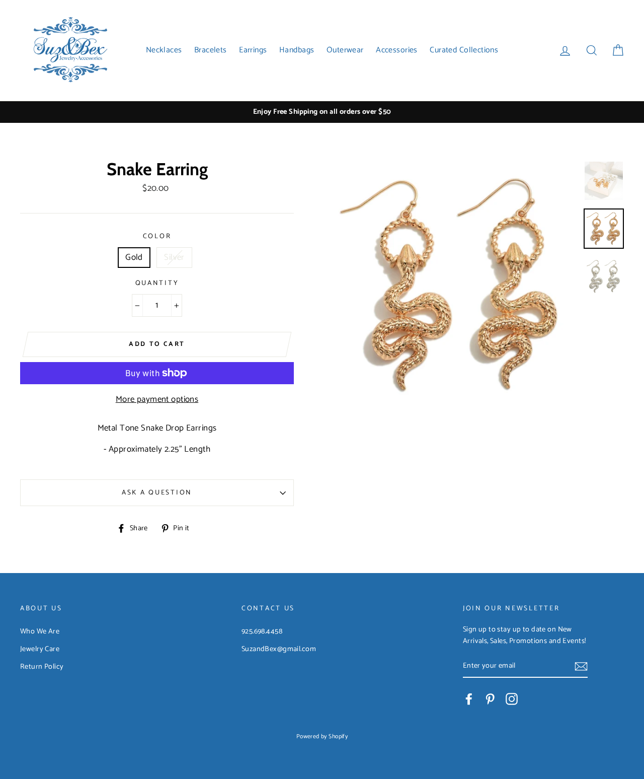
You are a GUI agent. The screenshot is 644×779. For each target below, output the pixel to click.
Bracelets (210, 50)
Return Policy (42, 667)
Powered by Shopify (322, 736)
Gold (134, 257)
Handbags (296, 50)
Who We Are (39, 631)
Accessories (397, 50)
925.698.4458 (262, 631)
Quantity (157, 283)
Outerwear (345, 50)
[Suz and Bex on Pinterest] (490, 699)
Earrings (253, 50)
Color (157, 236)
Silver (174, 257)
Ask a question (157, 492)
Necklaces (164, 50)
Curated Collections (464, 50)
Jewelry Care (39, 649)
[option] (322, 112)
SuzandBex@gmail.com (279, 649)
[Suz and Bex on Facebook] (469, 699)
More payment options (157, 399)
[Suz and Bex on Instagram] (512, 699)
